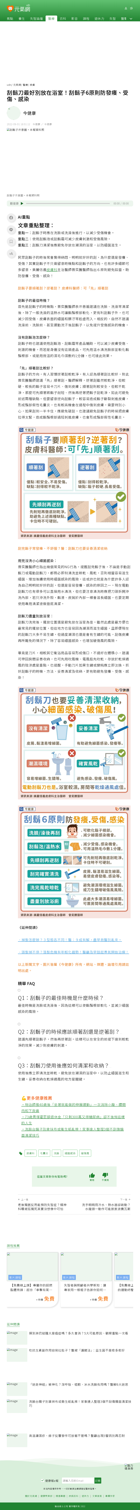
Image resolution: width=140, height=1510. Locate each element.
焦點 (10, 18)
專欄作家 (110, 1496)
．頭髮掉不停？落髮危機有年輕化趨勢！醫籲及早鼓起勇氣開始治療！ (73, 952)
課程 (86, 18)
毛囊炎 (44, 1153)
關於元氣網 (31, 1496)
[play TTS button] (22, 203)
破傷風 (85, 1153)
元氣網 (17, 84)
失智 (112, 18)
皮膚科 (52, 269)
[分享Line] (11, 229)
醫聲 (124, 18)
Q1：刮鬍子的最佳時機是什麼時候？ (61, 997)
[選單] (131, 8)
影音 (74, 18)
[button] (131, 18)
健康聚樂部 (46, 1496)
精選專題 (60, 1496)
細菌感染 (70, 1153)
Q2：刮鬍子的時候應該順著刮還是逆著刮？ (69, 1031)
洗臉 (56, 1153)
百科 (63, 18)
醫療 (51, 18)
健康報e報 (52, 1480)
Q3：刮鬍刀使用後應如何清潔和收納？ (63, 1065)
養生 (21, 18)
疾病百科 (73, 1496)
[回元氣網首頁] (22, 8)
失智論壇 (36, 18)
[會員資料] (126, 8)
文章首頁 (97, 1496)
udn (9, 84)
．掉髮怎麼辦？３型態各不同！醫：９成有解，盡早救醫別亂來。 (70, 939)
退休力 (99, 18)
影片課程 (15, 1277)
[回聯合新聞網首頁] (10, 8)
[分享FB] (11, 217)
